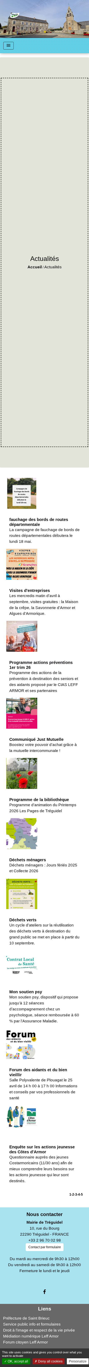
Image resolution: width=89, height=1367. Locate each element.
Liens (44, 1309)
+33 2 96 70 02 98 (44, 1240)
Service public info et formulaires (32, 1324)
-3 (75, 1194)
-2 (72, 1194)
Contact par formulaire (44, 1247)
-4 (78, 1194)
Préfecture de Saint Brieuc (26, 1318)
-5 (81, 1194)
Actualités (53, 267)
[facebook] (44, 1292)
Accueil (35, 267)
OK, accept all (17, 1361)
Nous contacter (44, 1214)
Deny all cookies (50, 1361)
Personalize (78, 1361)
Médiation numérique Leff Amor (31, 1336)
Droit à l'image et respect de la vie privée (39, 1330)
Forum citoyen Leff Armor (25, 1342)
